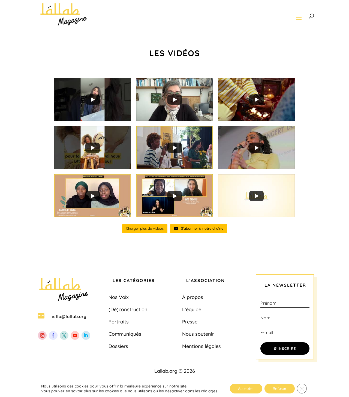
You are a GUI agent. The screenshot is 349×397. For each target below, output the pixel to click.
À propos (192, 297)
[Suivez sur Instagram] (42, 335)
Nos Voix (119, 297)
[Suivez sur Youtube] (75, 335)
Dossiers (118, 346)
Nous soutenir (198, 334)
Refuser (280, 388)
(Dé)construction (128, 309)
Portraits (119, 322)
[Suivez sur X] (64, 335)
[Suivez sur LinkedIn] (86, 335)
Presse (189, 322)
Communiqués (125, 334)
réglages (209, 391)
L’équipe (191, 309)
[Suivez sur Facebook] (53, 335)
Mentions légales (201, 346)
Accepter (246, 388)
